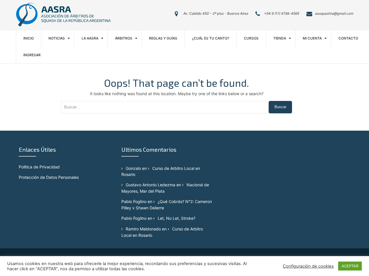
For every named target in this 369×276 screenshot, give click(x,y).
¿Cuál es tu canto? (210, 38)
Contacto (348, 38)
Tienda (279, 38)
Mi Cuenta (312, 38)
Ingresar (32, 55)
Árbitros (123, 38)
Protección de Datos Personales (49, 177)
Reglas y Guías (163, 38)
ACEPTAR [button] (350, 266)
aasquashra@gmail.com (334, 13)
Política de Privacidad (39, 166)
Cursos (251, 38)
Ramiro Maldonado (143, 228)
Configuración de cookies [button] (308, 266)
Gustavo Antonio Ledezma (150, 184)
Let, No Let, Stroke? (176, 218)
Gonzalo (133, 168)
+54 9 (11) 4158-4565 (281, 13)
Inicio (28, 38)
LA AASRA (90, 38)
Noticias (56, 38)
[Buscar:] (165, 110)
